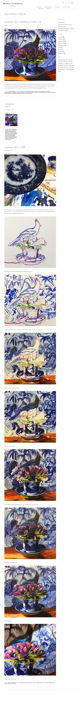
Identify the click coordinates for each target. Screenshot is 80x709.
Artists (59, 49)
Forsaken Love (23, 92)
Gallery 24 (29, 92)
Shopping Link (72, 3)
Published (67, 7)
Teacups (10, 93)
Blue (40, 91)
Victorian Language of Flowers (18, 93)
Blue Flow (44, 91)
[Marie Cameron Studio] (13, 6)
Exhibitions (13, 91)
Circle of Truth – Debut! (63, 30)
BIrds (29, 91)
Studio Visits (61, 53)
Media (41, 8)
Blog (48, 8)
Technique (13, 682)
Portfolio (48, 7)
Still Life (6, 93)
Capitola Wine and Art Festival (64, 24)
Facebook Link (66, 3)
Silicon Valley (47, 92)
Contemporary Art (8, 92)
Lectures (60, 51)
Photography (61, 45)
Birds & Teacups (12, 129)
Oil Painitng (46, 682)
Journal (59, 37)
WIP (9, 683)
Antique (26, 91)
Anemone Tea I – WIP (14, 147)
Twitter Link (63, 3)
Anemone (22, 91)
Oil (39, 92)
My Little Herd (61, 22)
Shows (57, 7)
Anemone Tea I (9, 105)
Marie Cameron (35, 92)
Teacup (6, 683)
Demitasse (14, 92)
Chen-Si (48, 91)
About (38, 7)
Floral (18, 92)
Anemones (22, 682)
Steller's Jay (53, 92)
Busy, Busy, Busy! (62, 26)
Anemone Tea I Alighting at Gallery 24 (22, 21)
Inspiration (60, 41)
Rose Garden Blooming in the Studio (66, 28)
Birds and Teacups (35, 91)
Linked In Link (69, 3)
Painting (42, 92)
